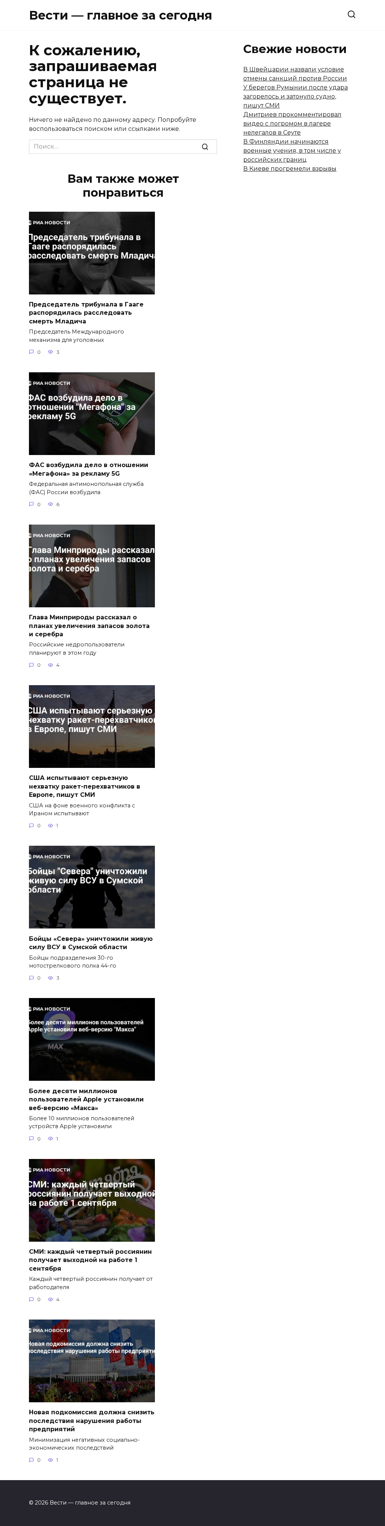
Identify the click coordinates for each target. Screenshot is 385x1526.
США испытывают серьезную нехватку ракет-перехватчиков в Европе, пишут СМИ (84, 786)
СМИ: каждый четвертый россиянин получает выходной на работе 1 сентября (90, 1260)
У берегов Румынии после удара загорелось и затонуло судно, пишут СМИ (295, 96)
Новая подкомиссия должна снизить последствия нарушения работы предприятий (92, 1421)
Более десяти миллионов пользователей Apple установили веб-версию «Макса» (86, 1099)
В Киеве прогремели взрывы (289, 168)
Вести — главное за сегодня (120, 15)
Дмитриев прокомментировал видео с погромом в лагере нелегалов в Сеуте (292, 123)
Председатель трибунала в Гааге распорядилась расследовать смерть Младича (86, 313)
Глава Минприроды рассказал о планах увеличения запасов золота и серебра (89, 626)
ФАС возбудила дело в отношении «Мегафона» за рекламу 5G (88, 469)
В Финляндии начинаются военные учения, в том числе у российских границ (292, 150)
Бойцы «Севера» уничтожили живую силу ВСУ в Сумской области (91, 942)
